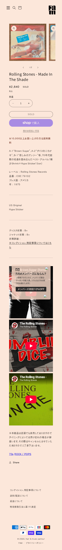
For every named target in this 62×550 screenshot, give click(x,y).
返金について (16, 501)
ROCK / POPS (22, 454)
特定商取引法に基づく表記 (23, 507)
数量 (11, 97)
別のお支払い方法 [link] (31, 131)
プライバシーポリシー (34, 543)
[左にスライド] (23, 67)
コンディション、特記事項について (25, 490)
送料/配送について (19, 496)
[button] (8, 7)
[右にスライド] (37, 67)
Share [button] (16, 462)
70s (11, 454)
